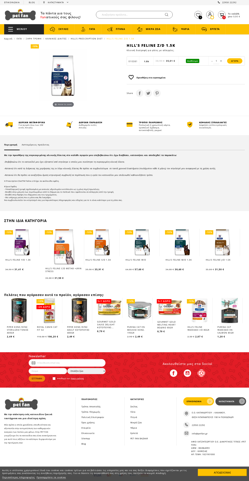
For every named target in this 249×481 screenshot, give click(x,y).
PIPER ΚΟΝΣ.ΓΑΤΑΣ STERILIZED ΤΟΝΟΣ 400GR (17, 330)
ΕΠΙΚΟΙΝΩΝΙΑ (12, 2)
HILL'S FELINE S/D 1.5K (98, 259)
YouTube (187, 373)
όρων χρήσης (77, 379)
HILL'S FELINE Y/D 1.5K (18, 259)
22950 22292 (229, 2)
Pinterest (157, 93)
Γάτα (132, 411)
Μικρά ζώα (136, 422)
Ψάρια (133, 427)
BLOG (32, 2)
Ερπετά (134, 433)
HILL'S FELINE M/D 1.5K (179, 259)
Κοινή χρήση (139, 93)
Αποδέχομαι (222, 472)
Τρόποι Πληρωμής (90, 411)
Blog (83, 443)
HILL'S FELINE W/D (136, 259)
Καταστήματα (226, 401)
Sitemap (85, 438)
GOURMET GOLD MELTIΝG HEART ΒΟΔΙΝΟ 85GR (166, 324)
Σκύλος (134, 406)
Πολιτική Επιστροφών (92, 417)
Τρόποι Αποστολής (91, 406)
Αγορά (234, 61)
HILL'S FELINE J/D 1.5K (218, 259)
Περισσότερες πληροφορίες (18, 477)
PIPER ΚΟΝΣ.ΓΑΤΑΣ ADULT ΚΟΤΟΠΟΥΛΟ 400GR (78, 330)
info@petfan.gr (200, 433)
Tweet (148, 93)
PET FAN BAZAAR (139, 438)
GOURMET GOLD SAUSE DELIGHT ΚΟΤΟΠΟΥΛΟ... (106, 324)
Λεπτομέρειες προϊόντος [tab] (35, 144)
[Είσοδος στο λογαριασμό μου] (210, 14)
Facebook (173, 373)
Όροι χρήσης (88, 422)
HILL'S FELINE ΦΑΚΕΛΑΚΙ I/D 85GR (198, 328)
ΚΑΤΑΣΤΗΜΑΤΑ (56, 2)
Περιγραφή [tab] (10, 144)
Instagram (201, 373)
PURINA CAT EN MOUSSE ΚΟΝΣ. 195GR (136, 330)
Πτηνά (133, 417)
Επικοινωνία (88, 433)
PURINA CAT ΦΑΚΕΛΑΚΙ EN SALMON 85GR (225, 330)
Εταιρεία (86, 427)
